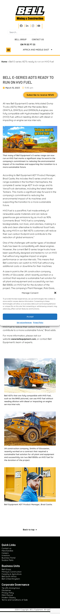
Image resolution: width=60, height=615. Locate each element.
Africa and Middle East (36, 49)
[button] (55, 293)
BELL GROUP (21, 39)
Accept (30, 316)
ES (34, 44)
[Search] (37, 32)
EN (22, 44)
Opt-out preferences (24, 322)
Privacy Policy (38, 322)
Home (4, 61)
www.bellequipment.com (23, 339)
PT (31, 44)
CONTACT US (38, 39)
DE (28, 44)
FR (25, 44)
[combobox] (21, 32)
